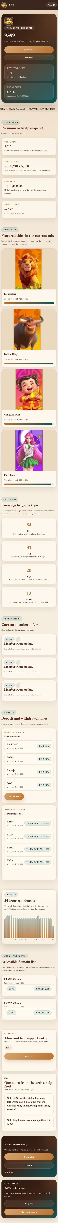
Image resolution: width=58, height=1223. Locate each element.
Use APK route (14, 796)
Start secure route (29, 1211)
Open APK (29, 49)
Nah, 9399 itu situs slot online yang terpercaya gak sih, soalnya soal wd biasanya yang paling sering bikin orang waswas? (28, 1103)
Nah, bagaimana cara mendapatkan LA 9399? (28, 1122)
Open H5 (29, 57)
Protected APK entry (29, 1064)
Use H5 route (13, 873)
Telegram (29, 1056)
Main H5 (51, 5)
